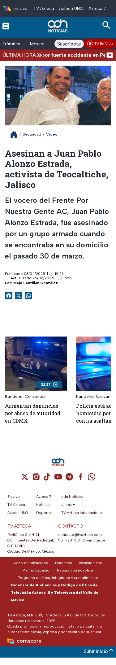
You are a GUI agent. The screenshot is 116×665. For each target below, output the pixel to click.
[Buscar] (107, 25)
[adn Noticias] (58, 26)
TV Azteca (43, 8)
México (37, 43)
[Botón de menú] (5, 25)
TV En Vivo (103, 43)
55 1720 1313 (69, 540)
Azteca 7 (97, 8)
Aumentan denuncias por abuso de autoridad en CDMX (32, 413)
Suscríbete (69, 44)
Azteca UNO (71, 8)
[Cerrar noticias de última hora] (110, 55)
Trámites (11, 43)
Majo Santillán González (35, 283)
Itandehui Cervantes (25, 396)
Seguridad (32, 134)
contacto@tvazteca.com (80, 534)
